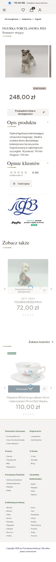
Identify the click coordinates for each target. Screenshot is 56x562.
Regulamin (10, 467)
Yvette (8, 536)
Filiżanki (9, 487)
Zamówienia (35, 440)
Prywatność (10, 460)
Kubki (8, 490)
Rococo (9, 532)
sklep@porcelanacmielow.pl (37, 3)
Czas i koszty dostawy (14, 440)
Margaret (9, 525)
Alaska (33, 522)
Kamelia (9, 522)
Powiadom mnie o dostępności (25, 112)
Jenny (33, 518)
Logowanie (35, 436)
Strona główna (11, 19)
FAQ (7, 463)
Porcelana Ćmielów (14, 474)
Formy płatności (12, 436)
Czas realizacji (11, 443)
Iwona (8, 518)
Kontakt (33, 460)
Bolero (8, 511)
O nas (33, 456)
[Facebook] (10, 3)
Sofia (32, 532)
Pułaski (33, 529)
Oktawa (9, 529)
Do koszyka (22, 389)
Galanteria (26, 19)
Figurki (38, 19)
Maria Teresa (35, 525)
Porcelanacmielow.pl (31, 548)
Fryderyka (34, 515)
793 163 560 (19, 3)
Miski (32, 491)
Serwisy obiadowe (13, 480)
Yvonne (33, 536)
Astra (32, 507)
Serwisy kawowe (12, 483)
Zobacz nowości (39, 342)
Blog (32, 463)
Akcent (8, 507)
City (32, 511)
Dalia (8, 515)
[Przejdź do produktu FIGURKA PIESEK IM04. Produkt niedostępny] (28, 274)
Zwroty (8, 456)
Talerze (33, 495)
